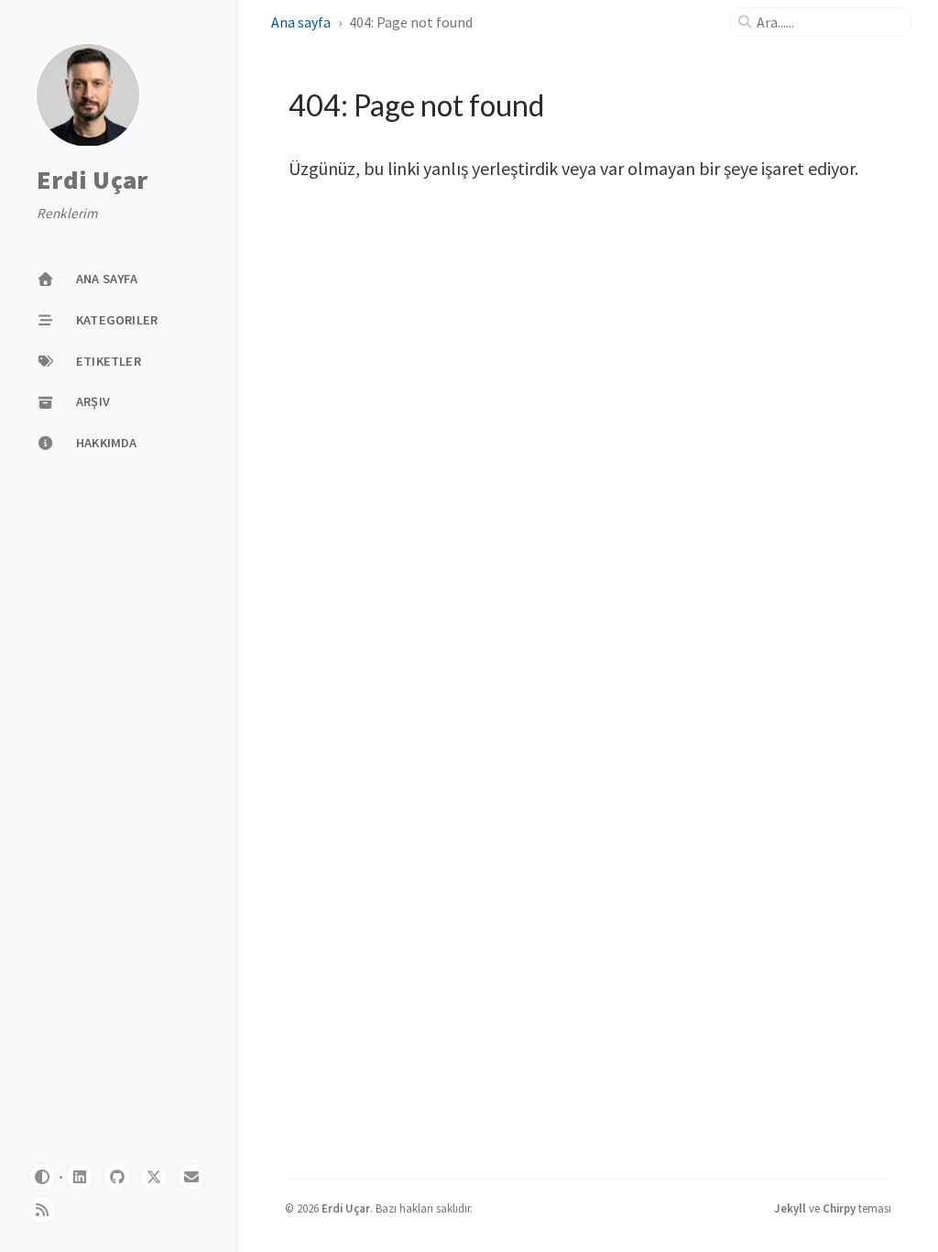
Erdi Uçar (92, 180)
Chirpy (839, 1208)
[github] (117, 1177)
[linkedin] (80, 1177)
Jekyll (790, 1208)
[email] (191, 1177)
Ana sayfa (301, 22)
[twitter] (154, 1177)
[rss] (42, 1210)
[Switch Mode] (42, 1177)
